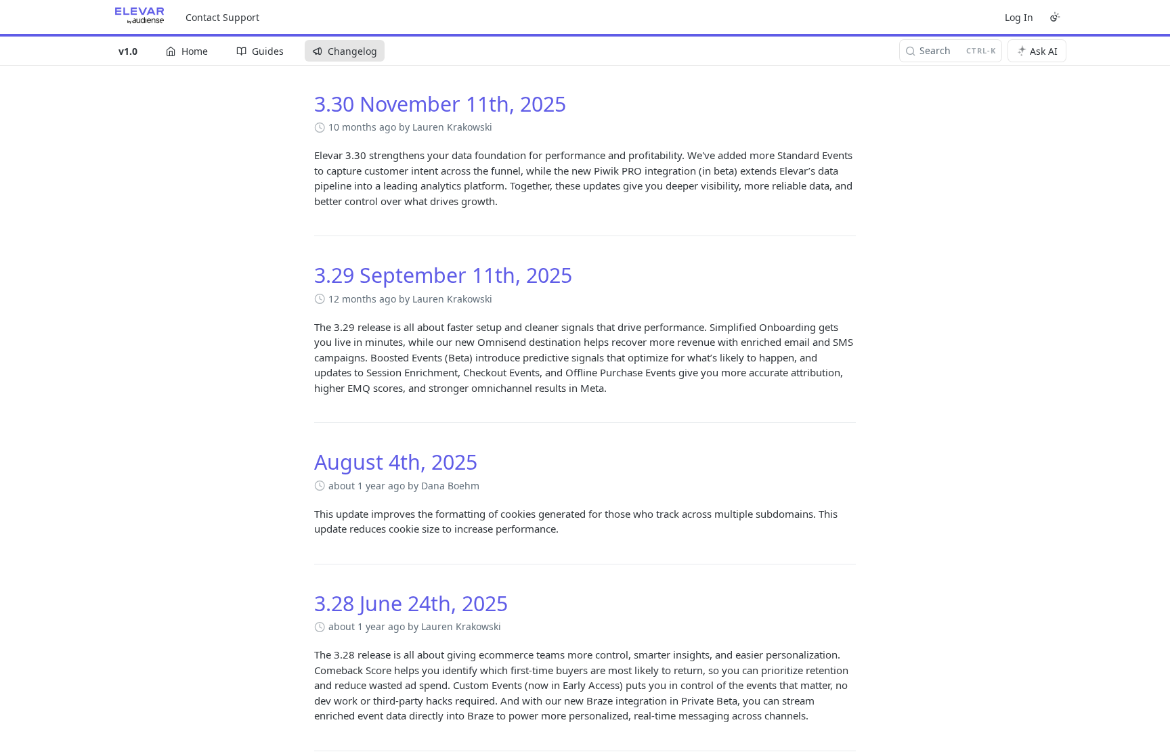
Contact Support (222, 17)
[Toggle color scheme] (1055, 17)
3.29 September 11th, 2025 (443, 275)
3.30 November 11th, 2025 (440, 104)
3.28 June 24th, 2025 (411, 603)
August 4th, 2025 (395, 462)
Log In (1019, 17)
